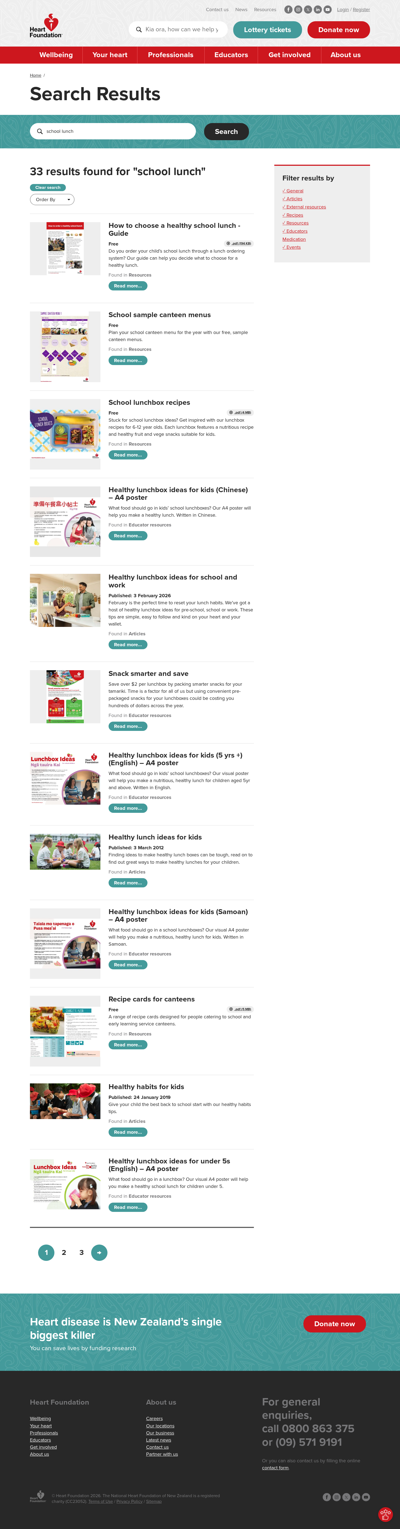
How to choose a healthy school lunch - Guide (174, 229)
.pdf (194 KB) (241, 243)
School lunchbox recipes (149, 402)
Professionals (170, 54)
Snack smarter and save (149, 673)
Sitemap (154, 1501)
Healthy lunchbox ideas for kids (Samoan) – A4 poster (178, 915)
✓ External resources (304, 207)
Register (361, 10)
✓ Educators (294, 231)
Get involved (290, 54)
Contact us (217, 10)
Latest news (158, 1440)
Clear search (47, 187)
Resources (265, 10)
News (241, 10)
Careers (154, 1418)
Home (35, 75)
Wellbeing (56, 54)
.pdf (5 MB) (242, 1009)
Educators (231, 54)
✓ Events (291, 247)
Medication (294, 239)
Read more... (128, 286)
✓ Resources (295, 223)
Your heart (110, 54)
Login (343, 10)
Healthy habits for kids (146, 1086)
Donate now (338, 29)
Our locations (160, 1426)
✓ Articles (292, 199)
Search (226, 131)
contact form (275, 1468)
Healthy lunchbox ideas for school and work (173, 581)
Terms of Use (100, 1501)
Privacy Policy (129, 1501)
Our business (160, 1433)
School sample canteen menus (160, 314)
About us (346, 54)
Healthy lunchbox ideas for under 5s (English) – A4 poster (169, 1165)
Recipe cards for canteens (152, 999)
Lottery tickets (267, 29)
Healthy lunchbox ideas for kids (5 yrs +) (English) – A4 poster (175, 759)
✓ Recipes (292, 215)
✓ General (292, 191)
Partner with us (162, 1454)
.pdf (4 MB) (242, 412)
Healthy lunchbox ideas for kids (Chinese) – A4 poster (178, 493)
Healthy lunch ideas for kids (155, 837)
